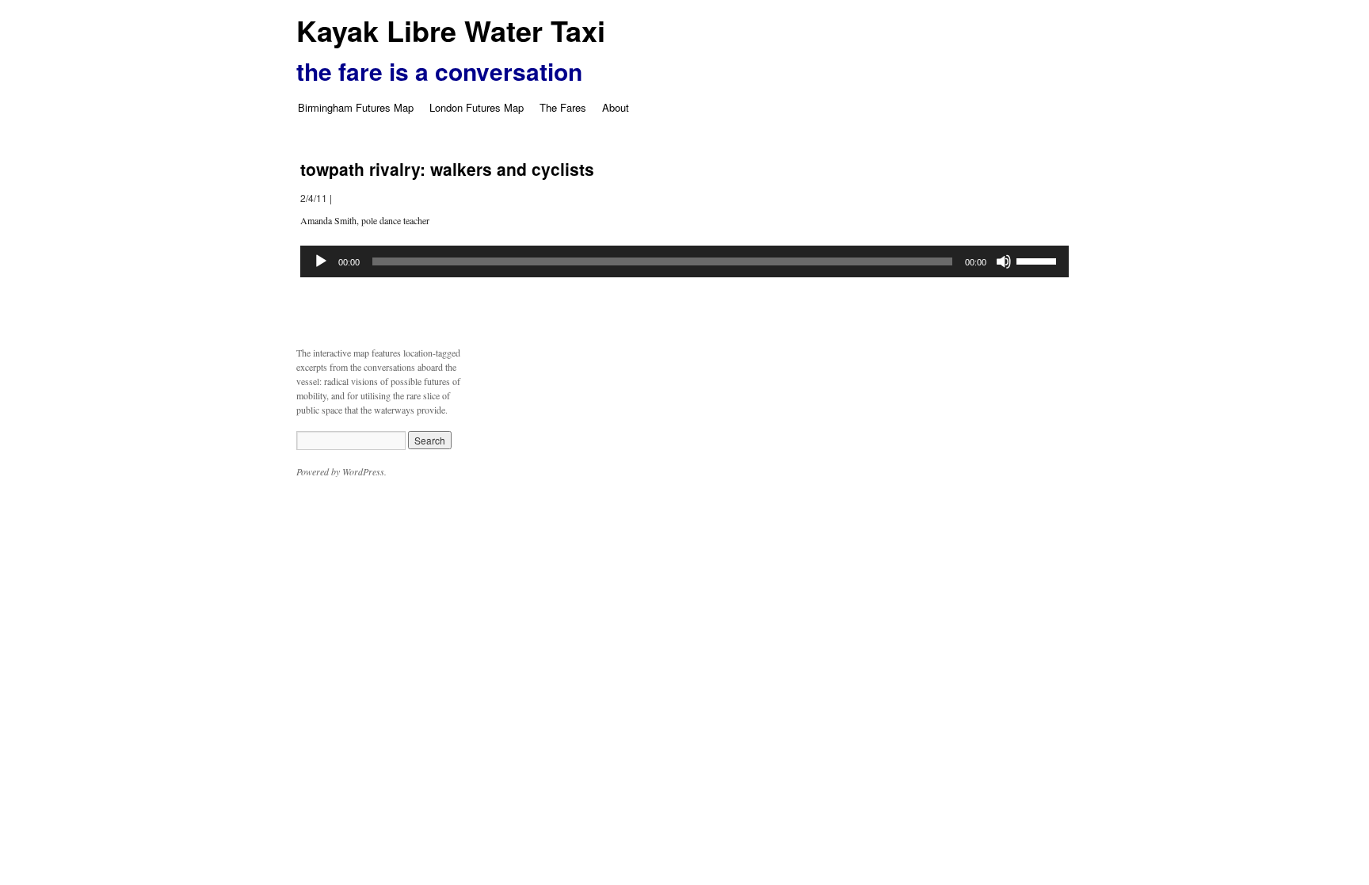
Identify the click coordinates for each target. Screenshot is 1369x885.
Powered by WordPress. (341, 471)
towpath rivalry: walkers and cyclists (447, 169)
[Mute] (1004, 261)
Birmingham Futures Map (356, 107)
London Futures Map (476, 107)
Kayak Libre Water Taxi (450, 30)
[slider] (1038, 260)
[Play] (321, 261)
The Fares (563, 107)
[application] (684, 261)
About (615, 107)
